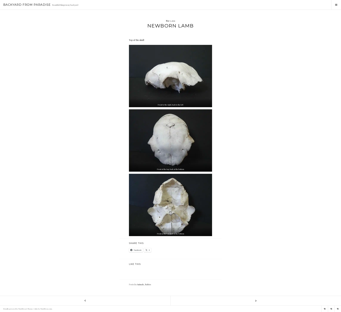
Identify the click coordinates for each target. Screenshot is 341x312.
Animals (140, 284)
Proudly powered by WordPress (14, 309)
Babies (148, 284)
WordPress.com (46, 309)
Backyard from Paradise (27, 5)
